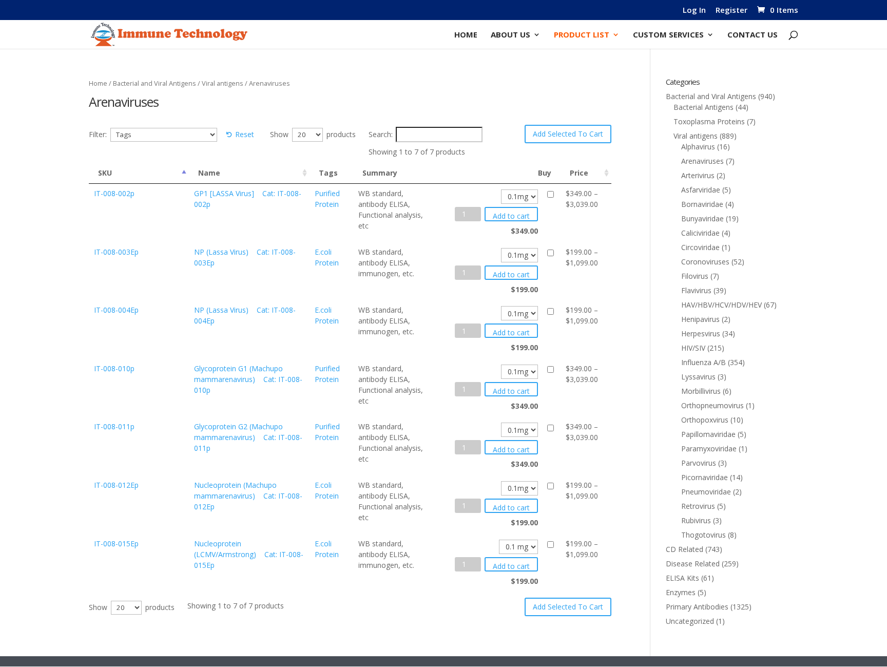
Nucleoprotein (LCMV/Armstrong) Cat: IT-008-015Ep (248, 554)
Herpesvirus (700, 333)
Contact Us (752, 35)
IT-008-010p (114, 368)
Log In (694, 10)
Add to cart (511, 216)
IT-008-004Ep (116, 310)
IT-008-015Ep (116, 543)
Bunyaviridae (702, 218)
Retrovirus (698, 506)
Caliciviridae (700, 233)
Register (731, 10)
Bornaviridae (702, 204)
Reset (244, 134)
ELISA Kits (682, 578)
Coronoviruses (705, 261)
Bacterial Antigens (703, 107)
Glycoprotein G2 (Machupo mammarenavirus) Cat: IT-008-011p (248, 437)
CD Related (684, 549)
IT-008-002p (114, 193)
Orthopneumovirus (712, 405)
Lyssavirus (698, 377)
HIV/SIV (693, 348)
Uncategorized (690, 621)
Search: (381, 134)
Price (579, 173)
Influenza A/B (703, 362)
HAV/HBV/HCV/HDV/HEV (721, 305)
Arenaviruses (702, 161)
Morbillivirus (701, 391)
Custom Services (668, 35)
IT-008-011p (114, 426)
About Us (510, 35)
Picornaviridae (704, 477)
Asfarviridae (700, 190)
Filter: (98, 134)
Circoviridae (700, 247)
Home (465, 35)
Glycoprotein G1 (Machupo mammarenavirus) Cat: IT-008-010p (248, 379)
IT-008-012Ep (116, 485)
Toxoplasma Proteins (709, 121)
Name (209, 173)
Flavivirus (696, 290)
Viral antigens (222, 83)
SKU (105, 173)
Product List (581, 35)
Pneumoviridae (706, 492)
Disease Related (693, 563)
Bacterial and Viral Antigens (154, 83)
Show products (313, 134)
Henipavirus (700, 319)
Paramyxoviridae (709, 448)
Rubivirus (696, 520)
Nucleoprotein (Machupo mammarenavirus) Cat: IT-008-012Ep (248, 495)
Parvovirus (698, 463)
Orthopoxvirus (704, 420)
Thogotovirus (703, 535)
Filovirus (694, 276)
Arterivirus (698, 175)
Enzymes (681, 592)
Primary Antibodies (697, 607)
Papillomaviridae (708, 434)
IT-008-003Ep (116, 252)
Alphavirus (698, 146)
